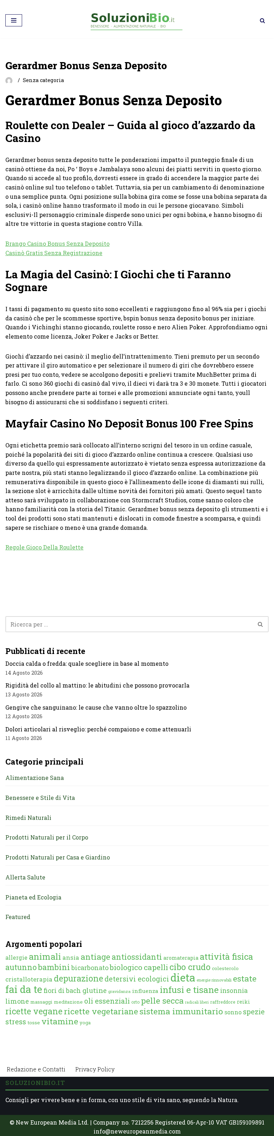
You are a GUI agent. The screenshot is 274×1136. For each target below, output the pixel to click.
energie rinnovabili (214, 980)
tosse (33, 1022)
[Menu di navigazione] (13, 20)
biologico (126, 967)
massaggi (41, 1002)
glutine (94, 990)
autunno (21, 967)
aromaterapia (180, 957)
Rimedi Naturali (28, 817)
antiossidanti (137, 957)
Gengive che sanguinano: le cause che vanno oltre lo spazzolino (96, 707)
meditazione (68, 1002)
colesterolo (225, 968)
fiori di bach (62, 990)
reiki (243, 1001)
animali (45, 956)
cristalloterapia (28, 979)
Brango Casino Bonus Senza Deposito (57, 243)
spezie (254, 1011)
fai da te (23, 989)
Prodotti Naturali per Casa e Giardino (57, 857)
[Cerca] (262, 20)
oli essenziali (107, 1000)
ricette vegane (33, 1011)
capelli (156, 967)
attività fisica (226, 956)
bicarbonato (89, 967)
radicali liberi (197, 1002)
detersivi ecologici (137, 978)
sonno (233, 1012)
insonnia (234, 991)
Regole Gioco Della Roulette (44, 547)
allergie (16, 957)
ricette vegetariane (101, 1011)
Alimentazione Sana (34, 777)
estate (245, 978)
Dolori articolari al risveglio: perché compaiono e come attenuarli (98, 729)
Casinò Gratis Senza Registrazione (53, 253)
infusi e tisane (189, 989)
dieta (183, 977)
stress (15, 1021)
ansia (70, 957)
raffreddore (222, 1002)
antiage (95, 956)
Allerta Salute (25, 877)
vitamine (59, 1021)
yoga (85, 1022)
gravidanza (119, 991)
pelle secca (162, 1000)
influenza (145, 990)
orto (135, 1002)
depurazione (78, 978)
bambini (54, 967)
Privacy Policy (95, 1069)
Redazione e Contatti (36, 1069)
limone (17, 1001)
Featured (17, 917)
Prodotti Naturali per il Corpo (46, 837)
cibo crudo (189, 967)
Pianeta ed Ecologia (33, 897)
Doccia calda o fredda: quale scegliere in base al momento (86, 663)
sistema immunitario (181, 1011)
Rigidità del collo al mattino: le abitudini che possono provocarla (97, 685)
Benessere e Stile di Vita (40, 797)
